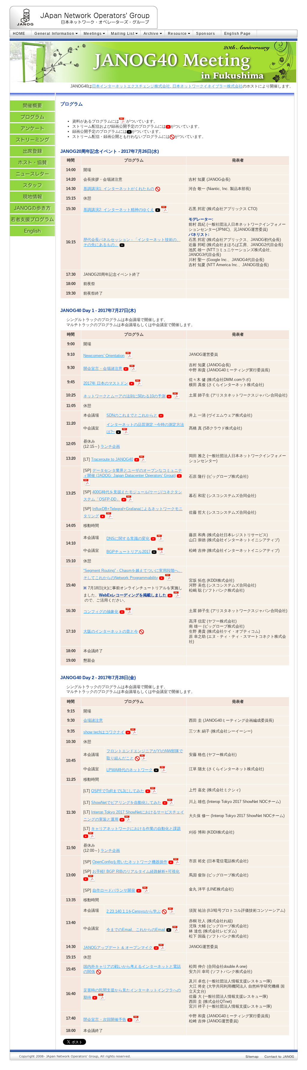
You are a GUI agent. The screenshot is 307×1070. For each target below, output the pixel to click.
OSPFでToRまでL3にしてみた (117, 791)
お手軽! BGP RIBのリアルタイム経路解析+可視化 (136, 871)
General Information (54, 33)
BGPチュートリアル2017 (128, 551)
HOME (19, 33)
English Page (237, 33)
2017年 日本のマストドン (105, 383)
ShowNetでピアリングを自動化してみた (126, 802)
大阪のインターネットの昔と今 (110, 631)
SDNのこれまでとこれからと (131, 415)
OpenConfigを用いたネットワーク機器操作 (129, 862)
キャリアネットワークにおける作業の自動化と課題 (136, 828)
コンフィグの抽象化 (100, 611)
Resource (177, 33)
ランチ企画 (110, 446)
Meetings (93, 33)
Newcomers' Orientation (103, 355)
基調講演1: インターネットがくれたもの (118, 188)
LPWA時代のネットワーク (129, 770)
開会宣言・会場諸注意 (102, 368)
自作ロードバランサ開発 (113, 890)
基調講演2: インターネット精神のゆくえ (118, 210)
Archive (151, 33)
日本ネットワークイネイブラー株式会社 (207, 86)
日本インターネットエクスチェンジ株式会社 (131, 86)
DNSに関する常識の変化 (128, 538)
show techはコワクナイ (103, 732)
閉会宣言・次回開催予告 (104, 1019)
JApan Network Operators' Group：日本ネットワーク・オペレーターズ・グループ (98, 18)
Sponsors (205, 33)
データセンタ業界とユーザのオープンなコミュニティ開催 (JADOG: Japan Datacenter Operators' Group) (132, 473)
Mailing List (122, 33)
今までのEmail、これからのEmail (135, 929)
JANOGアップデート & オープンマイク (118, 947)
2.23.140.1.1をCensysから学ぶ (133, 911)
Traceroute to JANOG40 (112, 459)
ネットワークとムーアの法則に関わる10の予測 (124, 396)
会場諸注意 (93, 720)
